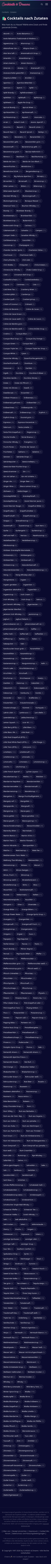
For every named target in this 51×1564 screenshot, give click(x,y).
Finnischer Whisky (11, 442)
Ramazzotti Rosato (11, 1062)
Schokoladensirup (32, 1190)
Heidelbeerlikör (10, 540)
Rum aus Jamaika (31, 1121)
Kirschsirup (9, 678)
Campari (41, 230)
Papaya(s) (8, 939)
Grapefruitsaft (11, 516)
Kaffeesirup (9, 639)
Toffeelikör (38, 1298)
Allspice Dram (30, 48)
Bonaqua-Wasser (33, 201)
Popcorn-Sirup (39, 1018)
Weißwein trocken (36, 1372)
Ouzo (32, 934)
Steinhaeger (27, 1259)
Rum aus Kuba (10, 1126)
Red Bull (29, 1062)
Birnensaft (24, 181)
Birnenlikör (9, 181)
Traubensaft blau (11, 1313)
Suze (25, 1268)
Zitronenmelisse (11, 1460)
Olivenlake (33, 904)
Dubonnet (8, 368)
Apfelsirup (39, 97)
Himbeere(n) (10, 555)
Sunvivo (33, 1264)
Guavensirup (25, 525)
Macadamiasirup (11, 776)
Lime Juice (29, 747)
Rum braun (10, 1136)
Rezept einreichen (19, 1531)
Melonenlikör (35, 860)
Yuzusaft (8, 1441)
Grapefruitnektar (28, 511)
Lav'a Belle (40, 712)
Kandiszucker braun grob (14, 649)
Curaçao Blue (23, 334)
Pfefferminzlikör (28, 958)
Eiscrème (20, 373)
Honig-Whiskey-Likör (25, 575)
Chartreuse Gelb (27, 255)
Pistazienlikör (20, 1013)
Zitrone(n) (8, 1451)
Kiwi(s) (42, 678)
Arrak (6, 122)
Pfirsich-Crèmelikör (12, 973)
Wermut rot (9, 1377)
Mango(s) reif (9, 801)
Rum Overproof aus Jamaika (35, 1145)
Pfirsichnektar (28, 978)
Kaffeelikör (41, 634)
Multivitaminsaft (28, 890)
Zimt (20, 1441)
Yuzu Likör (30, 1436)
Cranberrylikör (10, 294)
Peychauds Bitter (24, 954)
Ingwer (25, 580)
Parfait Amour (10, 944)
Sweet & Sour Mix (11, 1273)
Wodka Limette (29, 1411)
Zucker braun (10, 1480)
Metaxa (25, 865)
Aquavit (26, 117)
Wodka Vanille (28, 1426)
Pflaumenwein (27, 993)
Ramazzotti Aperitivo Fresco (15, 1057)
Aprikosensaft (29, 112)
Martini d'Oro (28, 835)
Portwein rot (27, 1022)
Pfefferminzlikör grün (13, 963)
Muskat (8, 895)
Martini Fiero (9, 840)
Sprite (28, 1254)
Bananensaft (10, 147)
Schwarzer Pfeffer (11, 1209)
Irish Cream (26, 594)
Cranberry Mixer (29, 289)
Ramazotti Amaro (11, 1052)
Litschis (7, 767)
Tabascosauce (31, 1273)
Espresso (8, 422)
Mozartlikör (9, 890)
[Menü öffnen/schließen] (46, 4)
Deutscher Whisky (11, 358)
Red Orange (9, 1067)
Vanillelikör (39, 1318)
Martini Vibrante (11, 845)
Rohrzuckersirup (11, 1082)
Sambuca (19, 1170)
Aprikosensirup (10, 117)
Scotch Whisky (30, 1214)
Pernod (7, 954)
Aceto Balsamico (24, 33)
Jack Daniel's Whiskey (13, 604)
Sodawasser (10, 1234)
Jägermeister (34, 604)
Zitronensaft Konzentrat (14, 1465)
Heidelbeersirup (29, 540)
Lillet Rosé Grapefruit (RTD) (15, 737)
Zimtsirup (8, 1446)
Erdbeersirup (27, 412)
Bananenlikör (37, 137)
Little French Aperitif (12, 772)
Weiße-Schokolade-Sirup (14, 1367)
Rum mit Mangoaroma (37, 1141)
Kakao (36, 639)
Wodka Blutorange (12, 1401)
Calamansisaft (10, 230)
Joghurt (7, 619)
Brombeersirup (11, 220)
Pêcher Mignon (28, 949)
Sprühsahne (9, 1259)
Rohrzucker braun (12, 1077)
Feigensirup (33, 432)
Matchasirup (22, 850)
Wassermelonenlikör (31, 1357)
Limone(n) (24, 762)
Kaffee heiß (9, 634)
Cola (36, 284)
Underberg (24, 1318)
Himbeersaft (27, 560)
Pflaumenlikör (10, 993)
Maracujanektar (30, 816)
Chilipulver (24, 265)
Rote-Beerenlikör (11, 1101)
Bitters (25, 186)
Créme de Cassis (36, 319)
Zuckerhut (8, 1485)
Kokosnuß (25, 688)
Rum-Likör (8, 1155)
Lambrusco (25, 712)
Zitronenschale (36, 1465)
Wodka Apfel (9, 1396)
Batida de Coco (11, 161)
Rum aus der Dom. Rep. (14, 1116)
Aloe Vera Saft (10, 53)
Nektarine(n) (23, 895)
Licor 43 (28, 722)
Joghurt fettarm (23, 619)
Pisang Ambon (34, 1008)
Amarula (8, 68)
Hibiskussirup (10, 545)
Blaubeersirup (32, 191)
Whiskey (8, 1382)
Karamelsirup (10, 658)
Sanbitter (32, 1170)
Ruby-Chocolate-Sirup (13, 1106)
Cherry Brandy (10, 260)
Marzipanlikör (29, 845)
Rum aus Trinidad (34, 1131)
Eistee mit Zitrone (11, 388)
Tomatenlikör (9, 1303)
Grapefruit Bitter (36, 506)
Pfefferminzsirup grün (13, 968)
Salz (6, 1170)
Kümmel (27, 708)
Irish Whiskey (10, 599)
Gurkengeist (22, 530)
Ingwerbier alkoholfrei (13, 589)
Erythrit (43, 412)
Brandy (7, 211)
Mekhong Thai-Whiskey (13, 860)
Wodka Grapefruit (11, 1406)
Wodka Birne (26, 1396)
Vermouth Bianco (38, 1332)
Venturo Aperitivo (29, 1328)
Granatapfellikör (11, 496)
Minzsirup (26, 875)
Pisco (6, 1013)
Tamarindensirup (32, 1278)
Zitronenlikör (9, 1455)
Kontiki (39, 693)
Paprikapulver (24, 939)
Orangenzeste (28, 929)
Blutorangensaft (31, 196)
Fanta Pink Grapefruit (13, 432)
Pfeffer (40, 954)
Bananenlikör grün (34, 142)
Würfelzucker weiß (12, 1436)
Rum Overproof (11, 1145)
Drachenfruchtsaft (11, 363)
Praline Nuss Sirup (12, 1027)
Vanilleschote (9, 1323)
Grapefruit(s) (9, 511)
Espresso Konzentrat (27, 422)
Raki (41, 1047)
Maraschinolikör (35, 826)
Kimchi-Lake (9, 668)
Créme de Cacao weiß (13, 319)
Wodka (30, 1391)
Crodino (7, 334)
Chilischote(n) (41, 265)
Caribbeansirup (10, 240)
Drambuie (30, 363)
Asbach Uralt (20, 122)
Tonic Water (10, 1308)
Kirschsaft (25, 673)
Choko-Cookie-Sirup (35, 270)
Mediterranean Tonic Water (15, 855)
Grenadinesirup (24, 521)
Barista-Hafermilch (34, 152)
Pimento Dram (22, 998)
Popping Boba (10, 1022)
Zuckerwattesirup (28, 1490)
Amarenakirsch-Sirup (30, 53)
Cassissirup (9, 245)
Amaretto (9, 58)
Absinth (8, 33)
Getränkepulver (10, 462)
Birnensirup (40, 181)
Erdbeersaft (9, 412)
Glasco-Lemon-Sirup (29, 486)
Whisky (21, 1382)
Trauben (25, 1308)
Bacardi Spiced (27, 132)
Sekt (7, 1219)
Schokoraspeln (37, 1195)
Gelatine (36, 452)
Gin (26, 471)
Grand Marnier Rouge (13, 506)
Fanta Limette (25, 427)
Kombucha (26, 693)
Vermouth (20, 1332)
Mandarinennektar (12, 786)
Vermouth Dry (10, 1337)
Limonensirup (40, 762)
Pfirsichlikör (10, 978)
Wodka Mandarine (11, 1416)
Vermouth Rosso (30, 1337)
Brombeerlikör (28, 216)
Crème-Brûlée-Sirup (37, 329)
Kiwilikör (8, 683)
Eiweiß (28, 388)
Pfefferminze (10, 958)
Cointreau (23, 284)
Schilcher (23, 1180)
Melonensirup (10, 865)
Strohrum (20, 1264)
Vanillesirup (26, 1323)
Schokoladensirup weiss (14, 1195)
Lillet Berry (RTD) (11, 727)
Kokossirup (9, 693)
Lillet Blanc (29, 727)
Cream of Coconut (12, 304)
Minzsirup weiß (10, 880)
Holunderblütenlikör (13, 570)
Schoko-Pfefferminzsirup (14, 1185)
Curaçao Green (11, 343)
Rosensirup (9, 1086)
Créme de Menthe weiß (13, 329)
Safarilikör (8, 1160)
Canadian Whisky (29, 235)
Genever (7, 457)
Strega (7, 1264)
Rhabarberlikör (10, 1072)
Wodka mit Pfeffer (35, 1421)
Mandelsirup (31, 791)
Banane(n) (20, 137)
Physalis (42, 993)
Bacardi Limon (36, 127)
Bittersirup (39, 186)
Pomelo (7, 1018)
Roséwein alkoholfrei (12, 1091)
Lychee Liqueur (34, 772)
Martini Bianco (10, 835)
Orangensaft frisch (31, 924)
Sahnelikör (31, 1165)
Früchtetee (8, 452)
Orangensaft (10, 924)
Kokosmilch (9, 688)
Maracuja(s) (26, 811)
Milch (7, 870)
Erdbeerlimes (10, 407)
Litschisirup (21, 767)
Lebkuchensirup (28, 717)
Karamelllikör (9, 653)
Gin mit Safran (10, 476)
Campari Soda (10, 235)
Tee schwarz (23, 1283)
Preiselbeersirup (33, 1037)
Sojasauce (26, 1234)
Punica (30, 1047)
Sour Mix (8, 1249)
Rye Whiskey (38, 1155)
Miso (36, 885)
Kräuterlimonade (28, 703)
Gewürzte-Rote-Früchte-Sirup (16, 466)
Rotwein (28, 1101)
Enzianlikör (26, 393)
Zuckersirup (25, 1485)
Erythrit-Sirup (10, 417)
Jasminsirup (35, 614)
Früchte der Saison (28, 447)
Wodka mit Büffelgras (13, 1421)
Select (24, 1224)
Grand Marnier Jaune (34, 501)
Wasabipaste (9, 1347)
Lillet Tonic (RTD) (11, 747)
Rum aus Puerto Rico (12, 1131)
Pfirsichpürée (9, 983)
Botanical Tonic (10, 206)
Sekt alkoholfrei (23, 1219)
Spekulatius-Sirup (11, 1254)
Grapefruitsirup (30, 516)
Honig (7, 575)
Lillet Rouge (39, 742)
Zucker (25, 1475)
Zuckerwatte (9, 1490)
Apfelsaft (24, 97)
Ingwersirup (10, 594)
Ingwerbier (29, 585)
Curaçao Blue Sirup (12, 339)
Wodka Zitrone (10, 1431)
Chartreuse (9, 255)
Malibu (27, 776)
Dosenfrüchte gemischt (34, 358)
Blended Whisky (11, 196)
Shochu (19, 1229)
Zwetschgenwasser (12, 1495)
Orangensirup (10, 929)
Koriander (8, 698)
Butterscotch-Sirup (12, 225)
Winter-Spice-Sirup (12, 1391)
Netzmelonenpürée (12, 899)
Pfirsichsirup (29, 988)
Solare (39, 1234)
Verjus (7, 1332)
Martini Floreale (27, 840)
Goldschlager (23, 491)
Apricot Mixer (29, 107)
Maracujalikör (10, 816)
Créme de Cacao (34, 309)
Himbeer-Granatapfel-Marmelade (17, 550)
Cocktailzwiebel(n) (33, 279)
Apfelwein (8, 102)
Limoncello (9, 762)
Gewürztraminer (11, 471)
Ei (20, 368)
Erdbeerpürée (28, 407)
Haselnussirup (40, 535)
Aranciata (39, 117)
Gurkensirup (38, 530)
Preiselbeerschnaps (12, 1037)
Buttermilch (29, 220)
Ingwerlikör (33, 589)
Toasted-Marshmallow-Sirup (15, 1298)
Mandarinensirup (12, 791)
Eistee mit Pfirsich (23, 383)
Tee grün (8, 1283)
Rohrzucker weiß (33, 1077)
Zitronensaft (30, 1460)
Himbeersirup (10, 565)
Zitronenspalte (10, 1475)
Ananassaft (37, 68)
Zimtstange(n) (26, 1446)
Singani (31, 1229)
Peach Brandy (10, 949)
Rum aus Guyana (37, 1116)
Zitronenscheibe (11, 1470)
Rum (30, 1106)
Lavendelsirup (10, 717)
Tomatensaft (26, 1303)
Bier (6, 176)
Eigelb (7, 373)
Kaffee (35, 629)
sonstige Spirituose (12, 1239)
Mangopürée (10, 806)
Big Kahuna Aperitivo (23, 176)
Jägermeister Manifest (13, 609)
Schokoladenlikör (11, 1190)
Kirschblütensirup (27, 668)
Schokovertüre (29, 1200)
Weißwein (34, 1367)
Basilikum (22, 156)
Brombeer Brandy (24, 211)
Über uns (6, 1531)
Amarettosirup (26, 58)
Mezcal (38, 865)
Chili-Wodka (9, 265)
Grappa (7, 521)
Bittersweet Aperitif (12, 191)
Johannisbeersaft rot (34, 624)
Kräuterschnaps (11, 708)
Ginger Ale (9, 481)
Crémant (29, 304)
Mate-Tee (37, 850)
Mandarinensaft (32, 786)
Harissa (25, 535)
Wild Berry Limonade (12, 1387)
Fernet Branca (28, 437)
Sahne (22, 1160)
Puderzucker (25, 1042)
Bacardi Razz (9, 132)
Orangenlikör (26, 919)
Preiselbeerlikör (10, 1032)
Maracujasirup (29, 821)
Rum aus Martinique (31, 1126)
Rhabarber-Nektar (28, 1067)
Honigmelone (9, 580)
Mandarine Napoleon (13, 781)
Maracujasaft (10, 821)
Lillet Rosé (27, 732)
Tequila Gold (10, 1288)
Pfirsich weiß (34, 968)
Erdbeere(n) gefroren (13, 402)
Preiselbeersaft (29, 1032)
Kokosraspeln (40, 688)
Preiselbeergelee (32, 1027)
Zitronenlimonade (29, 1455)
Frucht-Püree (9, 447)
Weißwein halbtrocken (13, 1372)
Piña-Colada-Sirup (11, 1003)
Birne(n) (41, 176)
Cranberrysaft (11, 299)
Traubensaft (40, 1308)
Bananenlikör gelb (12, 142)
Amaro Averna (10, 63)
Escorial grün (27, 417)
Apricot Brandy (11, 107)
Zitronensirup (30, 1470)
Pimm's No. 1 (39, 998)
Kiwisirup (22, 683)
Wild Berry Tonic (34, 1387)
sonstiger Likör (32, 1239)
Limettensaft (27, 752)
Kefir (44, 663)
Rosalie (42, 1082)
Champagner (26, 245)
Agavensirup (10, 43)
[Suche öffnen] (42, 4)
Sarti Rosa (8, 1180)
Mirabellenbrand (30, 880)
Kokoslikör (37, 683)
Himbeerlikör (10, 560)
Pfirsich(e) (30, 973)
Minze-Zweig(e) (24, 870)
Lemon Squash (11, 722)
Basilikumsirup (39, 156)
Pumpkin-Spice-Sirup (13, 1047)
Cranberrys (27, 294)
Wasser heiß (38, 1347)
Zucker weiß (27, 1480)
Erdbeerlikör (33, 402)
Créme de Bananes (12, 309)
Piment (7, 998)
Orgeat (21, 934)
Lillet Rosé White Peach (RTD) (16, 742)
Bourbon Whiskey (30, 206)
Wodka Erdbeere (32, 1401)
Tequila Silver (10, 1293)
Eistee (7, 383)
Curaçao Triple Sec (12, 348)
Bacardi (21, 127)
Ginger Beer (26, 481)
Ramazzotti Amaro (31, 1052)
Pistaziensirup (37, 1013)
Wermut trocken (26, 1377)
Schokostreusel (10, 1200)
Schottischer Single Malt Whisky (17, 1205)
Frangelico (30, 442)
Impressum (33, 1531)
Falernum (8, 427)
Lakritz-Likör (9, 712)
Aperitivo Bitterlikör (26, 83)
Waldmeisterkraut (11, 1342)
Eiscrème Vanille (11, 378)
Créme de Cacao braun (14, 314)
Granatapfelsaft (31, 496)
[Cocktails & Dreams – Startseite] (16, 4)
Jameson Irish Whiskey (14, 614)
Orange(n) (9, 919)
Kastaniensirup (10, 663)
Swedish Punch (39, 1268)
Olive (21, 904)
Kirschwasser (27, 678)
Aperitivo (8, 83)
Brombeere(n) (10, 216)
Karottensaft (28, 658)
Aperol (21, 88)
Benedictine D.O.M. (12, 171)
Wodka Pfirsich (10, 1426)
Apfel (33, 88)
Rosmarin (8, 1096)
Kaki (23, 644)
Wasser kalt (9, 1352)
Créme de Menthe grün (14, 324)
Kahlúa (23, 639)
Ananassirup (36, 73)
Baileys (42, 132)
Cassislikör (28, 240)
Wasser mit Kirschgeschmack (32, 1352)
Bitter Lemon (10, 186)
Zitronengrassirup (27, 1451)
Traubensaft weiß (31, 1313)
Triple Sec (8, 1318)
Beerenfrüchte (10, 166)
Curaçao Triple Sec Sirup (36, 348)
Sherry (7, 1229)
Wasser (24, 1347)
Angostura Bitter (12, 78)
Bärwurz (7, 156)
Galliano (23, 452)
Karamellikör (36, 649)
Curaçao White (10, 353)
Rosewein (25, 1086)
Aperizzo (8, 88)
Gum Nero (40, 525)
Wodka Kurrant (10, 1411)
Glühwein (8, 491)
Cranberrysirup (30, 299)
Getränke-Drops (23, 457)
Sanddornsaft (28, 1175)
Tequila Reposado (29, 1288)
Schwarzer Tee (31, 1209)
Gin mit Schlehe (28, 476)
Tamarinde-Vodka (11, 1278)
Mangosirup (9, 811)
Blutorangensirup (12, 201)
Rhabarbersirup (29, 1072)
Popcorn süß (22, 1018)
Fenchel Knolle (10, 437)
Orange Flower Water (13, 914)
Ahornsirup (27, 43)
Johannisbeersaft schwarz (15, 629)
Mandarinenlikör (34, 781)
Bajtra (7, 137)
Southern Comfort (25, 1249)
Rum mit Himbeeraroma (31, 1136)
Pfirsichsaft (26, 983)
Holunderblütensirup (37, 570)
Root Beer (29, 1082)
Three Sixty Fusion (30, 1293)
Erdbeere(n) (30, 398)
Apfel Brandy (9, 92)
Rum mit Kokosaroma (13, 1141)
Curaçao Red (29, 343)
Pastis (38, 944)
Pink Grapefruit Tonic (13, 1008)
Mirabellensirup (11, 885)
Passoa (26, 944)
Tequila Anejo (40, 1283)
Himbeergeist (27, 555)
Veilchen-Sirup (10, 1328)
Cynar (24, 353)
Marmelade (28, 831)
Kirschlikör (9, 673)
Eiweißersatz (10, 393)
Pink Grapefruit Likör (33, 1003)
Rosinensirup (32, 1091)
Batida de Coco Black (32, 161)
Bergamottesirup (34, 171)
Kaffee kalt (25, 634)
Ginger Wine (9, 486)
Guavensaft (9, 525)
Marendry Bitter (11, 831)
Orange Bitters (29, 909)
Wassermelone (10, 1357)
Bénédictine (27, 166)
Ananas (22, 68)
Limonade (27, 757)
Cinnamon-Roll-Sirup (23, 275)
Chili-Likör (27, 260)
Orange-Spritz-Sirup (36, 914)
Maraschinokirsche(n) (13, 826)
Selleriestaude (38, 1224)
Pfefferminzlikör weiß (37, 963)
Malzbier (41, 776)
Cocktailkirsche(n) (12, 279)
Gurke (7, 530)
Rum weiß (9, 1150)
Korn (21, 698)
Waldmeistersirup (33, 1342)
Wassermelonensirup (13, 1362)
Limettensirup (10, 757)
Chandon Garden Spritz (14, 250)
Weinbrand (33, 1362)
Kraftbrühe (34, 698)
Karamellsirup (27, 653)
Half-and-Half (9, 535)
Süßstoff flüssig (10, 1268)
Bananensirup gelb (31, 147)
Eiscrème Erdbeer (37, 373)
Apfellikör (8, 97)
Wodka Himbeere (32, 1406)
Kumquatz (41, 708)
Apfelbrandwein (27, 92)
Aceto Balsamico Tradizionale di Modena (20, 38)
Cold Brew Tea (10, 289)
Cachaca (30, 225)
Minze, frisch (10, 875)
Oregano (8, 934)
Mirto (26, 885)
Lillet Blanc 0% (10, 732)
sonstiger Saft (10, 1244)
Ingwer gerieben (11, 585)
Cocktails (5, 12)
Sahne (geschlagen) (12, 1165)
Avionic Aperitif (38, 122)
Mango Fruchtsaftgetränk (30, 796)
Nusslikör (30, 899)
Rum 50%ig (9, 1111)
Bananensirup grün (12, 152)
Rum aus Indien (11, 1121)
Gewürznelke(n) (30, 462)
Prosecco (9, 1042)
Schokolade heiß (37, 1185)
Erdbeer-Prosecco (11, 398)
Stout (40, 1259)
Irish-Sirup (26, 599)
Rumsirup (23, 1155)
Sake (44, 1165)
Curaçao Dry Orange (35, 339)
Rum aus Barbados (27, 1111)
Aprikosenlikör (10, 112)
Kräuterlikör (9, 703)
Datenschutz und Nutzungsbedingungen (28, 1533)
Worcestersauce (30, 1431)
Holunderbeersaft (30, 565)
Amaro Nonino (28, 63)
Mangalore (8, 796)
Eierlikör (30, 368)
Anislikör (29, 78)
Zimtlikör (32, 1441)
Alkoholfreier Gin (11, 48)
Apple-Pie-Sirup (25, 102)
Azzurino (8, 127)
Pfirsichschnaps (10, 988)
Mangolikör (26, 801)
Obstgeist (8, 904)
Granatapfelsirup (11, 501)
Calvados (26, 230)
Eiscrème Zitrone (32, 378)
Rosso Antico (24, 1096)
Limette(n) (9, 752)
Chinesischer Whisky (12, 270)
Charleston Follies (37, 250)
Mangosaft (27, 806)
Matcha (7, 850)
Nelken (37, 895)
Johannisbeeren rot (12, 624)
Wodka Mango (31, 1416)
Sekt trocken (9, 1224)
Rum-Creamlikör (27, 1150)
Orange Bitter (10, 909)
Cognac (8, 284)
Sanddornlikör (10, 1175)
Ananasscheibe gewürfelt (14, 73)
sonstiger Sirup (28, 1244)
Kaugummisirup (29, 663)
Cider (6, 275)
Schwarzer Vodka (11, 1214)
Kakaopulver (10, 644)
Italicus (40, 599)
